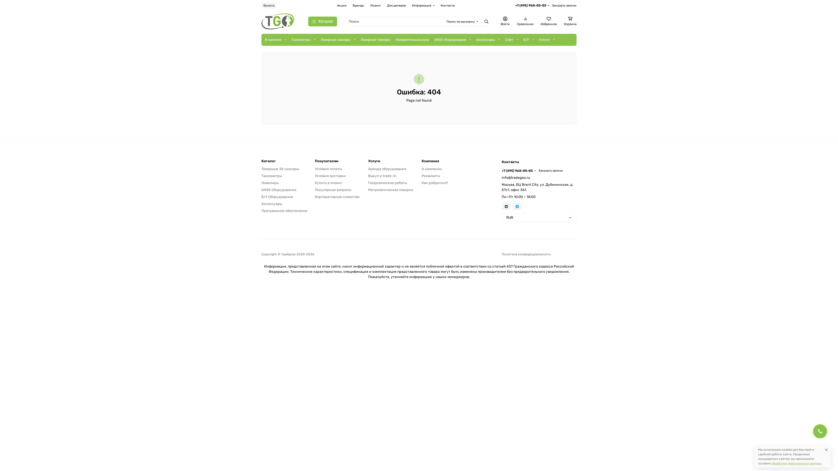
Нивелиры (270, 183)
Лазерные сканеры (335, 40)
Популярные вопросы (333, 190)
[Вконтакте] (506, 206)
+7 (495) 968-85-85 (530, 5)
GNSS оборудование (450, 40)
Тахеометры (301, 40)
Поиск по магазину (460, 22)
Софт (509, 40)
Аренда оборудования (387, 169)
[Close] (826, 449)
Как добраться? (435, 183)
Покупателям (326, 161)
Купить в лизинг (328, 183)
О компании (432, 169)
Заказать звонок (564, 5)
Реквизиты (431, 176)
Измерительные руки (412, 40)
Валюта (269, 5)
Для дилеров (396, 5)
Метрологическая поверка (390, 190)
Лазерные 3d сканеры (280, 169)
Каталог (268, 161)
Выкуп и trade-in (382, 176)
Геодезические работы (387, 183)
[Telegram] (517, 206)
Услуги (544, 40)
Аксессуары (485, 40)
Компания (430, 161)
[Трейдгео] (277, 21)
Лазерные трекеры (375, 40)
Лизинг (375, 5)
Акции (342, 5)
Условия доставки (330, 176)
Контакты (448, 5)
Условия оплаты (328, 169)
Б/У (526, 40)
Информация (421, 5)
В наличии (273, 40)
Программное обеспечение (284, 211)
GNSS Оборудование (278, 190)
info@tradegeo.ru (516, 178)
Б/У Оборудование (277, 197)
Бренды (358, 5)
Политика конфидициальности (526, 254)
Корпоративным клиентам (337, 197)
